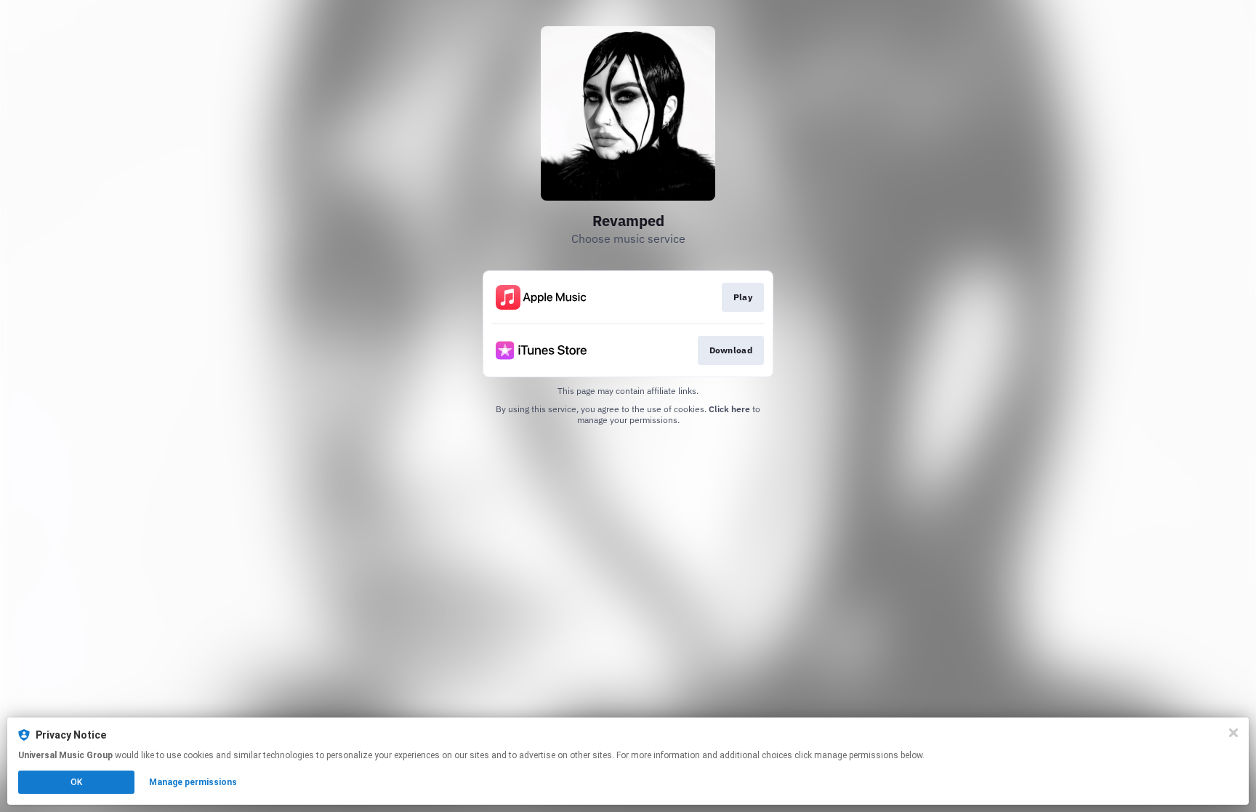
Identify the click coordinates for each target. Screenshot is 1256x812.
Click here (729, 408)
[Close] (1233, 732)
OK (76, 782)
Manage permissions (193, 782)
